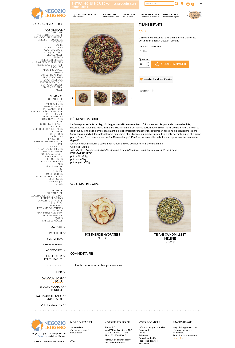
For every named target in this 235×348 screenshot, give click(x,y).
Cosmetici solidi (53, 50)
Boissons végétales (52, 119)
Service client (77, 327)
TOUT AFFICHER (55, 32)
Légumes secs (55, 159)
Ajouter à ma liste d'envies (156, 80)
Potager (58, 210)
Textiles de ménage (52, 221)
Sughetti (58, 171)
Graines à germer (53, 151)
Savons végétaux (53, 80)
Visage (59, 90)
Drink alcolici (55, 139)
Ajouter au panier (171, 65)
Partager (153, 90)
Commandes (145, 330)
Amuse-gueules (54, 104)
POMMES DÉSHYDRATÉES (102, 234)
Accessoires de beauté (50, 35)
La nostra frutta (53, 156)
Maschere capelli (53, 70)
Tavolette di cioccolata (49, 176)
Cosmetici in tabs (53, 47)
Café (60, 121)
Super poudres (54, 174)
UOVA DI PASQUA (54, 181)
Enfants (58, 57)
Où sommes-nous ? (80, 330)
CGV (72, 341)
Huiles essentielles (52, 60)
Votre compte (149, 322)
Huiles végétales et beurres (47, 62)
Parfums (58, 72)
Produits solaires (53, 77)
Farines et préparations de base (48, 142)
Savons (59, 218)
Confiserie (57, 131)
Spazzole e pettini (53, 87)
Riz (61, 169)
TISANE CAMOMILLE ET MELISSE (170, 236)
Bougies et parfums (52, 198)
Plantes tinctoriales (51, 75)
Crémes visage (55, 55)
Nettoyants (56, 206)
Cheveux (58, 42)
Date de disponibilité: (81, 168)
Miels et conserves (52, 161)
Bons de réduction (148, 338)
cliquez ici (177, 338)
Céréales (57, 136)
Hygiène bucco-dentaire (49, 65)
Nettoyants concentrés (49, 208)
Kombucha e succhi (52, 154)
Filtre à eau (56, 203)
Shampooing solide (52, 85)
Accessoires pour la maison (47, 196)
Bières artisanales (53, 116)
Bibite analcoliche (52, 109)
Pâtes (60, 164)
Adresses (143, 335)
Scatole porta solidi (51, 82)
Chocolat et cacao (51, 124)
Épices (59, 184)
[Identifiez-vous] (182, 4)
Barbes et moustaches (50, 40)
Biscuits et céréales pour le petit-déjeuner (47, 112)
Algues (59, 101)
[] (176, 3)
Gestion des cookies (115, 342)
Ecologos (42, 336)
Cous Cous (56, 134)
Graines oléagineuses (50, 149)
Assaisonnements (53, 106)
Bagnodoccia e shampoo (48, 37)
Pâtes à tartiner (54, 166)
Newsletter (76, 332)
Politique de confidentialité (118, 339)
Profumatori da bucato (49, 213)
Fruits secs (56, 146)
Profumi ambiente (53, 215)
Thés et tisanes (54, 179)
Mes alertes (145, 343)
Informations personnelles (152, 327)
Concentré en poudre (50, 201)
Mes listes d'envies (148, 341)
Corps (59, 45)
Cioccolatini (55, 126)
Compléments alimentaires (48, 129)
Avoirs (142, 332)
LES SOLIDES (56, 67)
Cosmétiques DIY (53, 52)
